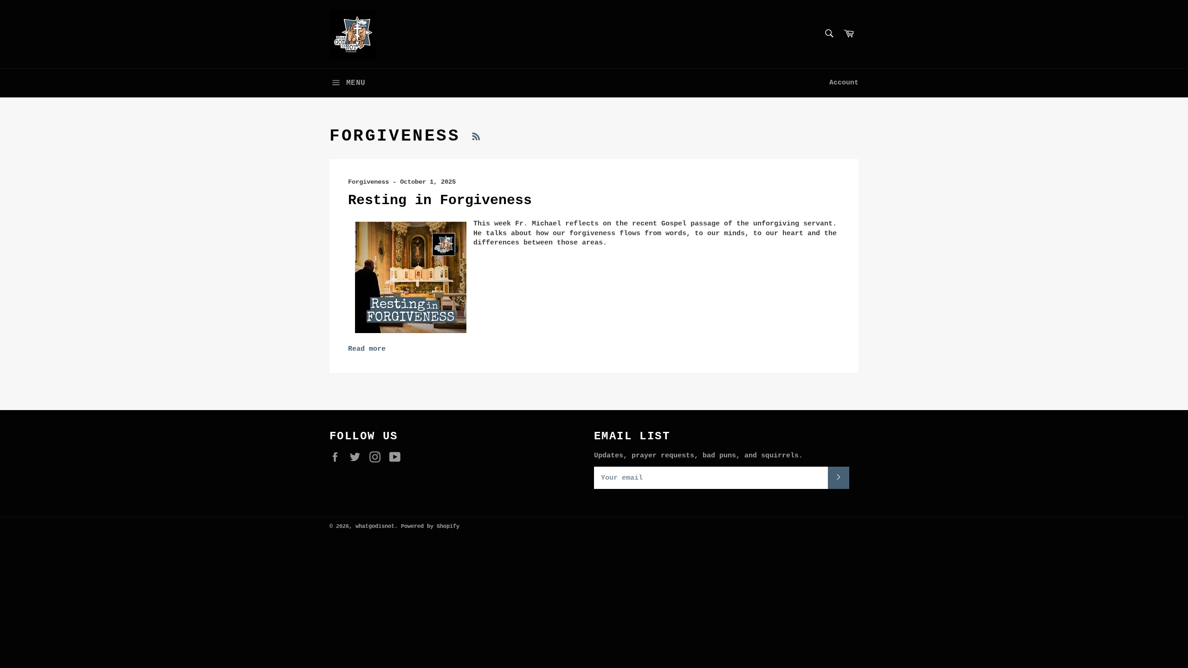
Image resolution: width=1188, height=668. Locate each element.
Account (844, 83)
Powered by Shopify (430, 526)
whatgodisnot (374, 526)
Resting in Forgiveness (440, 200)
